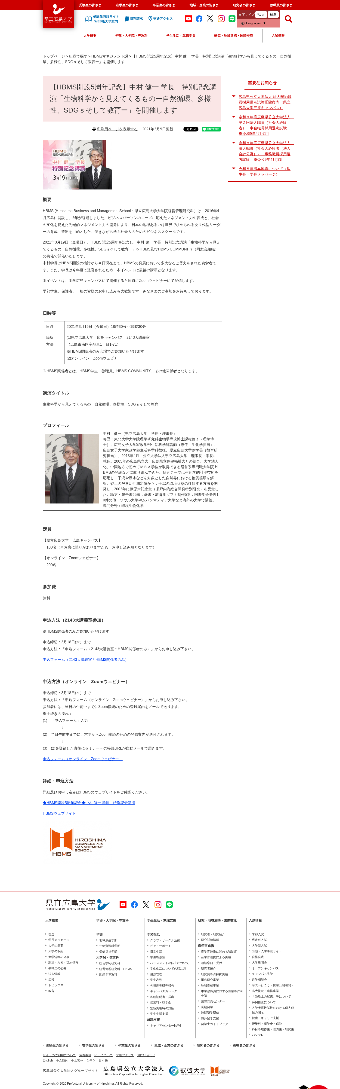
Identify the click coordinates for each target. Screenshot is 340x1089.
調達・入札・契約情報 (63, 962)
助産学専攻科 (108, 974)
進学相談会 (259, 979)
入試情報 (278, 35)
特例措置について (264, 1002)
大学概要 (89, 35)
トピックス (55, 985)
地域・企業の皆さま (204, 5)
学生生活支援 (159, 1014)
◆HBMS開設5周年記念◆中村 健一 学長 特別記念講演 (89, 803)
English (48, 1060)
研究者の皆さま (244, 5)
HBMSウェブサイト (59, 813)
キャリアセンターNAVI (165, 1025)
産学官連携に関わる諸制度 (219, 951)
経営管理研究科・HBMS (115, 969)
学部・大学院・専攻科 (131, 35)
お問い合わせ (146, 1055)
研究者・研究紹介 (213, 934)
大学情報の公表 (58, 957)
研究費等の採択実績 (214, 974)
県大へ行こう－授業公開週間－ (273, 985)
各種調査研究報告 (162, 985)
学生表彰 (156, 980)
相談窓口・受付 (211, 963)
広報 (51, 979)
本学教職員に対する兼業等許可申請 (222, 993)
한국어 (91, 1060)
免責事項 (85, 1055)
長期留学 (207, 1007)
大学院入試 (259, 945)
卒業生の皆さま (164, 5)
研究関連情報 (210, 940)
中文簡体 (62, 1060)
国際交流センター (213, 1001)
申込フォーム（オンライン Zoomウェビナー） (83, 759)
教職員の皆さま (281, 5)
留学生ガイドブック (214, 1024)
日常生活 (156, 951)
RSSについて (103, 1055)
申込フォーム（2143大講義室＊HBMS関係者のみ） (86, 660)
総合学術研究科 (109, 963)
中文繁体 (77, 1060)
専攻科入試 (259, 940)
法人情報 (54, 974)
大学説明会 (259, 962)
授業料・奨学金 (160, 1002)
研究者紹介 (208, 968)
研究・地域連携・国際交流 (233, 35)
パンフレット (261, 1035)
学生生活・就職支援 (180, 35)
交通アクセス (125, 1055)
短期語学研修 (210, 1012)
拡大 (261, 14)
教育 (51, 991)
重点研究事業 (210, 980)
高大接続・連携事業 (265, 991)
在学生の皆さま (127, 5)
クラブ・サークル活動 (165, 940)
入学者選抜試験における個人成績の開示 (273, 1010)
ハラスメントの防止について (169, 963)
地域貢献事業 (210, 985)
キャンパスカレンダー (165, 991)
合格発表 (258, 957)
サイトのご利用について (59, 1055)
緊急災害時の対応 (162, 1008)
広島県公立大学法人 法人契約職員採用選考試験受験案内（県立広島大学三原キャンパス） (265, 102)
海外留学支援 (210, 1018)
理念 (51, 934)
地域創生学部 (108, 940)
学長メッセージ (58, 940)
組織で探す (78, 56)
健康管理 (156, 974)
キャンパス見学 (262, 974)
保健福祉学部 (108, 951)
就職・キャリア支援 (265, 1018)
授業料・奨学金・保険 (267, 1023)
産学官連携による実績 (216, 957)
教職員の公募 (57, 968)
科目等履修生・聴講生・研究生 (273, 1029)
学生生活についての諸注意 (168, 968)
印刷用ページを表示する (117, 129)
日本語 (103, 1060)
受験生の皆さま (90, 5)
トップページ (54, 56)
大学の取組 (55, 951)
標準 (273, 14)
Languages (253, 23)
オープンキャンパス (265, 968)
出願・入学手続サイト (267, 951)
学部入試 (258, 934)
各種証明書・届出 (162, 997)
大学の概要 (55, 945)
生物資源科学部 (109, 946)
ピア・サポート (160, 946)
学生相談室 (157, 957)
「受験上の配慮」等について (271, 996)
